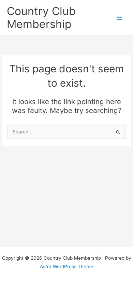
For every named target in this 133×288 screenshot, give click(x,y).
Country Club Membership (41, 17)
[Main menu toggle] (120, 18)
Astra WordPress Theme (66, 266)
